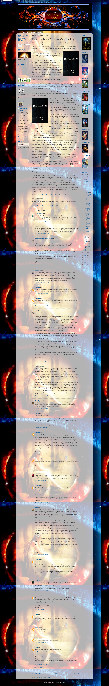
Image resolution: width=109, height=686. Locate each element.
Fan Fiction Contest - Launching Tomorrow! (88, 198)
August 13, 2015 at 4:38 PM (41, 555)
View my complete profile (22, 137)
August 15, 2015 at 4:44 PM (41, 622)
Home (19, 32)
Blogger (63, 682)
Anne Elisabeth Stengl (23, 109)
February (87, 246)
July (86, 235)
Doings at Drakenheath (87, 210)
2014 (85, 253)
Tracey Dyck (38, 270)
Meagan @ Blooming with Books (43, 580)
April (86, 241)
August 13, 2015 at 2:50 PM (41, 468)
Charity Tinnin (39, 213)
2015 (85, 179)
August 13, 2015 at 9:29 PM (41, 575)
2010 (85, 262)
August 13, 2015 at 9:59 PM (41, 591)
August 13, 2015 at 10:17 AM (41, 265)
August (87, 192)
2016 (85, 177)
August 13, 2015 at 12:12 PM (41, 408)
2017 (85, 174)
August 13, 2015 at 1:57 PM (41, 454)
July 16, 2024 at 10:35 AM (41, 664)
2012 (85, 257)
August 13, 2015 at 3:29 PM (41, 490)
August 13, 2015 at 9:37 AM (41, 221)
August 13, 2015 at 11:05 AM (41, 293)
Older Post (75, 674)
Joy (36, 311)
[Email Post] (57, 206)
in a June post (57, 60)
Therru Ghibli (38, 459)
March (87, 244)
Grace (36, 647)
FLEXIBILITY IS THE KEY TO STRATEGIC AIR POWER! (54, 195)
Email (19, 43)
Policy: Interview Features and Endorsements (32, 32)
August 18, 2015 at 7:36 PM (41, 633)
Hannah (37, 413)
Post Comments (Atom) (44, 677)
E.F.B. (36, 507)
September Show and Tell (87, 205)
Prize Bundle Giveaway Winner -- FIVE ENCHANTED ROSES (88, 227)
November (87, 181)
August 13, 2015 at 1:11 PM (41, 427)
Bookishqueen (38, 401)
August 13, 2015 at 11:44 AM (41, 361)
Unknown (37, 287)
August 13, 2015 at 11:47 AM (41, 396)
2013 (85, 255)
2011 (85, 260)
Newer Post (36, 674)
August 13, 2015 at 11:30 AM (41, 306)
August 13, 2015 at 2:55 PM (41, 481)
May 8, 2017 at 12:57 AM (41, 652)
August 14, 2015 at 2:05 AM (41, 609)
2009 (85, 264)
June (86, 237)
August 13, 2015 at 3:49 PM (41, 502)
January (87, 250)
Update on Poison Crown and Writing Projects (87, 216)
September (88, 189)
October (87, 185)
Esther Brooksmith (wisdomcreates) (43, 239)
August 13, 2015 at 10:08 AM (42, 233)
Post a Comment (38, 667)
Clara (36, 615)
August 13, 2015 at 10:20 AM (42, 282)
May (86, 239)
